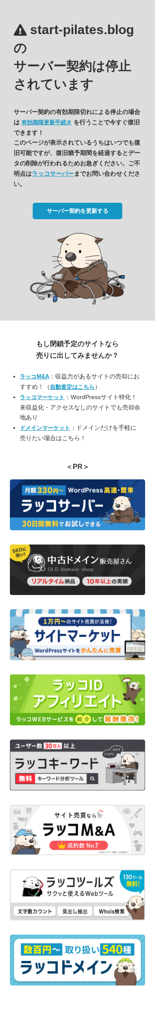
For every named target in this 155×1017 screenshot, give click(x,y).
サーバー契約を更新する (77, 211)
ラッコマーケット (42, 397)
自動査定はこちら (72, 387)
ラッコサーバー (53, 173)
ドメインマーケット (45, 428)
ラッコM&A (34, 376)
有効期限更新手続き (47, 122)
